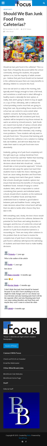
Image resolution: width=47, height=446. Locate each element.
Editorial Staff (8, 389)
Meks (29, 435)
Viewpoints (7, 9)
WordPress (23, 438)
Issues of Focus (11, 346)
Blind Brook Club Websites (13, 374)
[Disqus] (23, 280)
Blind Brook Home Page (12, 378)
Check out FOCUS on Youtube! (14, 359)
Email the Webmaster (11, 363)
